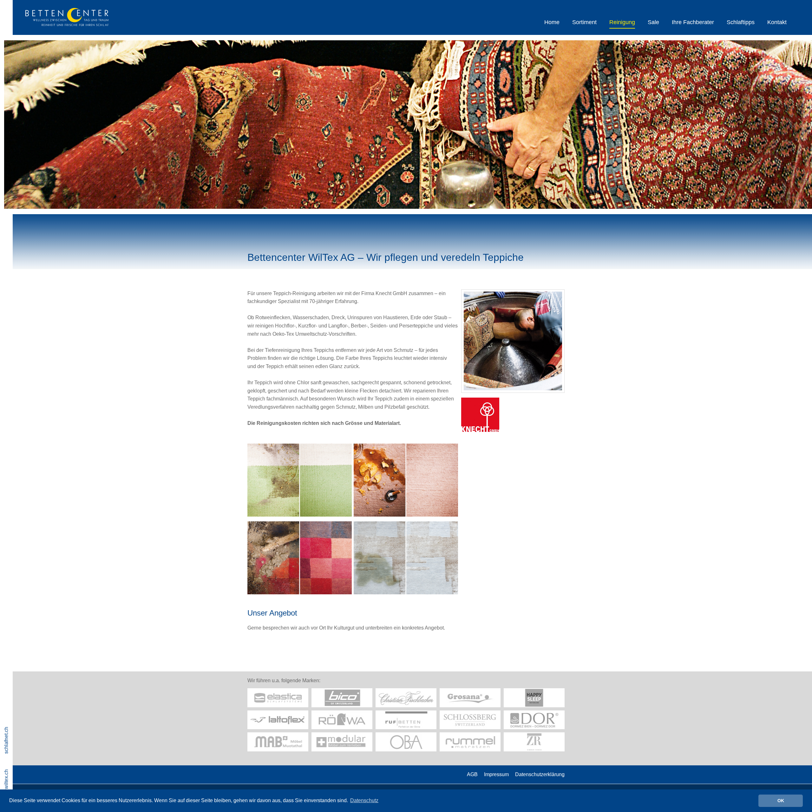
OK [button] (780, 800)
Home (552, 22)
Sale (653, 22)
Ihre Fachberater (693, 22)
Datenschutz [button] (364, 800)
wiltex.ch (6, 779)
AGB (472, 774)
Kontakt (777, 22)
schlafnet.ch (6, 740)
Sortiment (584, 22)
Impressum (496, 774)
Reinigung (622, 22)
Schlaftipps (741, 22)
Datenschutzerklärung (540, 774)
